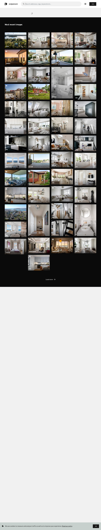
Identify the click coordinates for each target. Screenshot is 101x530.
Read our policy (67, 526)
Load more (49, 279)
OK (96, 526)
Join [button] (93, 4)
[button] (85, 4)
